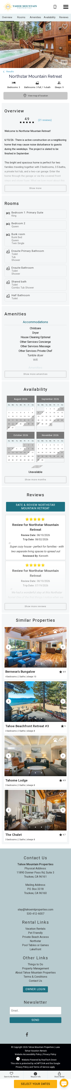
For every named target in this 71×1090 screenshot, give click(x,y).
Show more (35, 188)
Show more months (35, 479)
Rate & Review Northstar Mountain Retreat (35, 506)
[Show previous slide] (8, 647)
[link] (35, 653)
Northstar (35, 941)
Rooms (21, 17)
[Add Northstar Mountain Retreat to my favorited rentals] (65, 26)
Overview (7, 17)
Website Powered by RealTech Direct (39, 1060)
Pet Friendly (35, 932)
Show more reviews (35, 606)
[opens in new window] (27, 1035)
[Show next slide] (62, 647)
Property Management (35, 968)
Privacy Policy (49, 1054)
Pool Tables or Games (35, 945)
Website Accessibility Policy (28, 1054)
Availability (49, 17)
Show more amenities (35, 374)
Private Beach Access (35, 937)
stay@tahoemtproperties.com (35, 909)
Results (10, 71)
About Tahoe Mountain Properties (35, 972)
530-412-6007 (35, 913)
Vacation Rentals (35, 928)
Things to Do (35, 964)
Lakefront (35, 949)
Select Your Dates (35, 1084)
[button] (66, 7)
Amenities (35, 17)
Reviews (63, 17)
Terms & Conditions (35, 976)
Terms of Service (41, 1067)
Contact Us (35, 980)
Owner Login (35, 989)
